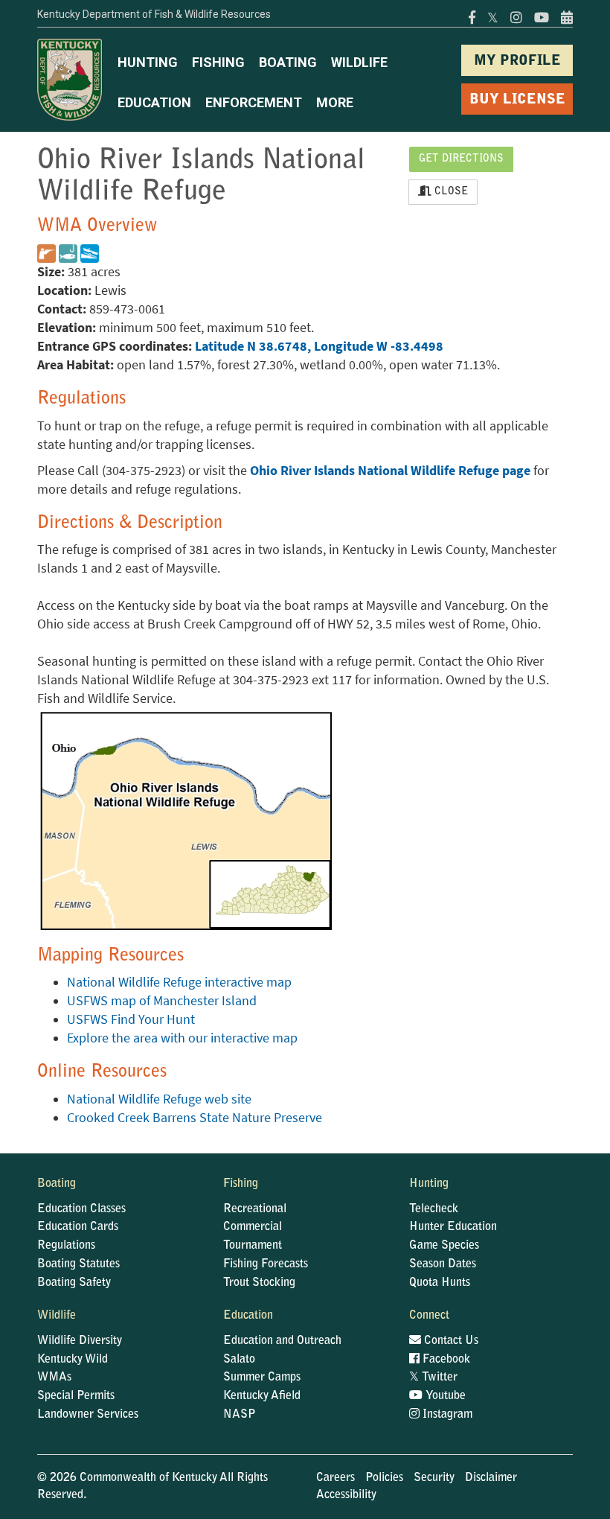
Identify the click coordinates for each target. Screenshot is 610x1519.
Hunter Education (453, 1227)
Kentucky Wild (72, 1360)
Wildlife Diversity (79, 1341)
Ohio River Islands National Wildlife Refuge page (390, 470)
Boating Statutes (78, 1264)
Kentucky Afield (262, 1396)
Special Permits (76, 1396)
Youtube (444, 1396)
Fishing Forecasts (265, 1264)
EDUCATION (154, 102)
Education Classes (81, 1209)
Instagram (446, 1415)
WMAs (54, 1377)
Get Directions (461, 159)
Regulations (66, 1246)
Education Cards (77, 1227)
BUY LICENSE (517, 100)
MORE (334, 102)
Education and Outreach (282, 1341)
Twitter (433, 1377)
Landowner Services (87, 1415)
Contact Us (449, 1341)
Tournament (252, 1246)
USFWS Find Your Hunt (131, 1019)
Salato (239, 1360)
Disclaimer (491, 1478)
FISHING (218, 62)
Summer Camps (262, 1377)
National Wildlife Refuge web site (159, 1099)
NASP (239, 1415)
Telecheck (433, 1209)
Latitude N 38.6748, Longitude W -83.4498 (319, 346)
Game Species (444, 1246)
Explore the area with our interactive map (182, 1038)
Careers (335, 1478)
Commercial (252, 1227)
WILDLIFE (359, 62)
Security (434, 1478)
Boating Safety (74, 1283)
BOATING (288, 62)
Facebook (445, 1360)
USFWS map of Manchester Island (162, 1001)
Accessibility (346, 1495)
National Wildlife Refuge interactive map (179, 982)
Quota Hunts (439, 1283)
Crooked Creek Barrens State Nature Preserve (194, 1117)
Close (449, 192)
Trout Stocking (259, 1283)
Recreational (254, 1209)
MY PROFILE (517, 61)
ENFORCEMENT (253, 102)
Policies (384, 1478)
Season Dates (442, 1264)
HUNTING (148, 62)
